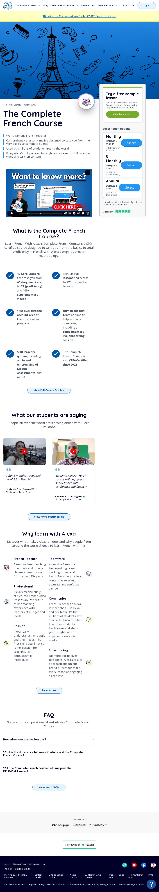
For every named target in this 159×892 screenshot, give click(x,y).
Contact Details (38, 876)
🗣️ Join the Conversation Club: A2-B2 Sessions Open (79, 16)
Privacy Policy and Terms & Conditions (15, 876)
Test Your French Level (135, 876)
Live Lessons (88, 5)
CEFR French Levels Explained (93, 876)
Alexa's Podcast (73, 876)
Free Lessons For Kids (116, 876)
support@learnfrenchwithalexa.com (24, 864)
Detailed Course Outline (56, 876)
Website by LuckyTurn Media (131, 884)
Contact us (128, 5)
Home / (6, 105)
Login (146, 5)
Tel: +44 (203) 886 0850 (16, 869)
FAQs (150, 875)
